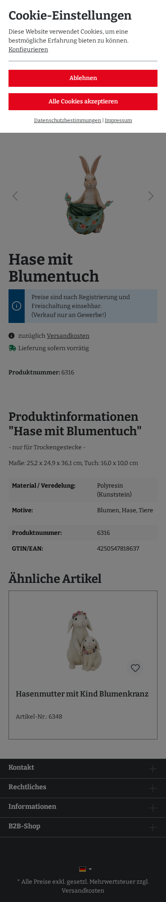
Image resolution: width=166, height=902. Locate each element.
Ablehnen (83, 78)
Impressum (118, 120)
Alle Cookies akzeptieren (83, 101)
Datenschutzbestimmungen (67, 120)
